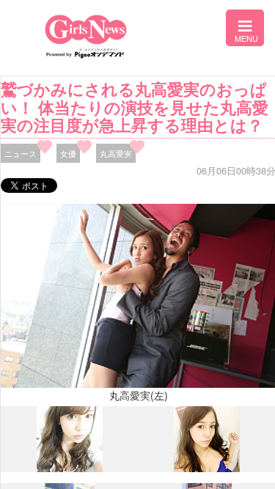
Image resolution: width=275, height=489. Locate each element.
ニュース (20, 153)
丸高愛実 (116, 153)
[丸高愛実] (70, 468)
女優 (68, 153)
